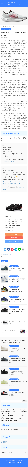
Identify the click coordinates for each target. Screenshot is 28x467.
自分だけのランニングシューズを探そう (14, 460)
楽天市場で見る (14, 237)
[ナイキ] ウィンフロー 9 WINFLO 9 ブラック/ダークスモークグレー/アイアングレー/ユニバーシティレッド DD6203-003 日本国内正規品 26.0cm (13, 223)
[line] (19, 249)
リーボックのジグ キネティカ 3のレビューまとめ (14, 410)
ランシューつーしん (14, 4)
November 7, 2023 (8, 162)
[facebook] (8, 249)
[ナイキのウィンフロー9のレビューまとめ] (15, 249)
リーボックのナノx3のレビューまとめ (11, 418)
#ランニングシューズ (14, 181)
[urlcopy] (23, 249)
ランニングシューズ (6, 254)
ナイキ (4, 256)
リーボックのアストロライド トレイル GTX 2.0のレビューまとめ (18, 360)
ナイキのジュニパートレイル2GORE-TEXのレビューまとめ (17, 311)
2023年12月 (4, 443)
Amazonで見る (14, 234)
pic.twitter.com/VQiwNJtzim (11, 183)
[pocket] (12, 249)
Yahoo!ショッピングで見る (14, 241)
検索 (24, 400)
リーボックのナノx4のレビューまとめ (11, 420)
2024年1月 (4, 441)
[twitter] (5, 249)
